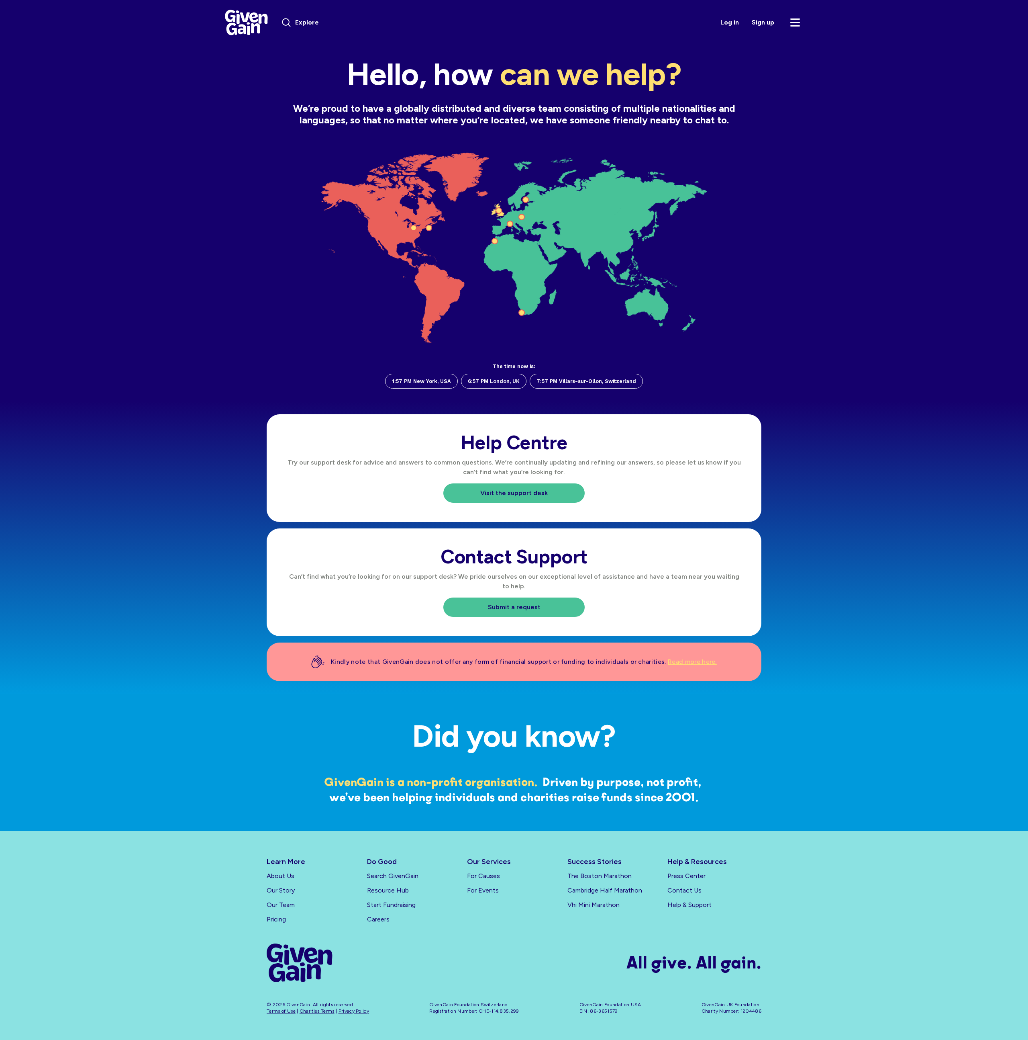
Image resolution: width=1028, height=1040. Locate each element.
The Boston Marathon (599, 876)
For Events (483, 890)
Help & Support (689, 905)
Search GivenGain (392, 876)
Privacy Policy (354, 1011)
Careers (378, 919)
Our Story (281, 890)
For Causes (483, 876)
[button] (795, 22)
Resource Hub (388, 890)
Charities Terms (317, 1011)
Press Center (686, 876)
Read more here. (692, 661)
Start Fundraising (391, 905)
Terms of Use (281, 1011)
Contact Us (684, 890)
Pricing (276, 919)
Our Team (281, 905)
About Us (280, 876)
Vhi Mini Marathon (593, 905)
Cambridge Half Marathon (604, 890)
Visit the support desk (514, 493)
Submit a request (514, 607)
